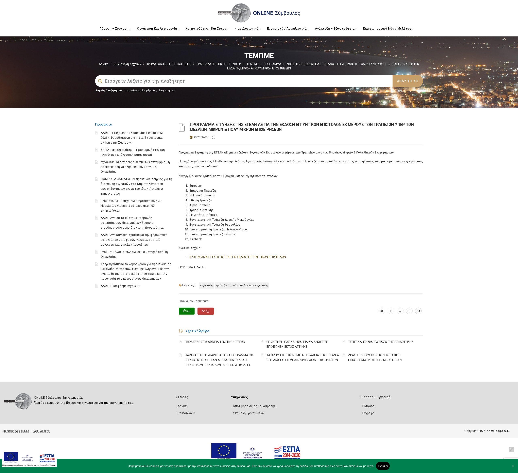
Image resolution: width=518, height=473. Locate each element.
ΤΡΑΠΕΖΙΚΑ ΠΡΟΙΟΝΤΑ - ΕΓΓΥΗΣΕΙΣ (218, 64)
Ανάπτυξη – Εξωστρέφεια (335, 28)
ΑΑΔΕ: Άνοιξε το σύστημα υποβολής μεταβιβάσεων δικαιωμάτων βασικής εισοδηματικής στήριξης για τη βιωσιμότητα (132, 222)
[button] (511, 449)
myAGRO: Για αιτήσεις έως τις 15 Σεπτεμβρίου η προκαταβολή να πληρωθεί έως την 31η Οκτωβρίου (135, 167)
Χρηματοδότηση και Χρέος (206, 28)
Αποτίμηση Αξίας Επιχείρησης (254, 406)
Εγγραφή (368, 413)
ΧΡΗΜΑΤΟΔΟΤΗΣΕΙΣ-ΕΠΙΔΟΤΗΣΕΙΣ (168, 64)
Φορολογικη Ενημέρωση (141, 90)
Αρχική (103, 64)
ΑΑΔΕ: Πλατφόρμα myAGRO (120, 286)
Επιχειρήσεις (167, 90)
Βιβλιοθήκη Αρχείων (127, 64)
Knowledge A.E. (498, 431)
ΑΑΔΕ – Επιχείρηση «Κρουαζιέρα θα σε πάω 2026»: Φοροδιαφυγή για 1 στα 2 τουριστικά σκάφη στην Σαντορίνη (132, 137)
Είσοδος (368, 406)
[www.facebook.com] (391, 311)
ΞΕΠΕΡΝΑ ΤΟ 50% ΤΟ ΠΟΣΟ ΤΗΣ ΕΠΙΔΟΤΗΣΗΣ (381, 342)
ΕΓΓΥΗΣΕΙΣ (206, 285)
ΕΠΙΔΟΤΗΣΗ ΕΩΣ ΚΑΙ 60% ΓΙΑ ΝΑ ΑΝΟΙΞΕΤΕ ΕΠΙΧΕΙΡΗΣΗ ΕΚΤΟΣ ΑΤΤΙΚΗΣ (297, 344)
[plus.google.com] (409, 311)
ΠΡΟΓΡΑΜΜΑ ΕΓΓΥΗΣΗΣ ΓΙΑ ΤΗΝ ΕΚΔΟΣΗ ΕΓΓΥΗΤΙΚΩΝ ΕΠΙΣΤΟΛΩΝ (237, 257)
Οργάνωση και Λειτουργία (157, 28)
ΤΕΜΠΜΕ (252, 64)
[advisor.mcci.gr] (418, 311)
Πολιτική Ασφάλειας (16, 430)
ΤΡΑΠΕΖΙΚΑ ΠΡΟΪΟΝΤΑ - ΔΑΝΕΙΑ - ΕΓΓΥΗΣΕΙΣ (242, 285)
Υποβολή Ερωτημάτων (248, 413)
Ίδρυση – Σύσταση (115, 28)
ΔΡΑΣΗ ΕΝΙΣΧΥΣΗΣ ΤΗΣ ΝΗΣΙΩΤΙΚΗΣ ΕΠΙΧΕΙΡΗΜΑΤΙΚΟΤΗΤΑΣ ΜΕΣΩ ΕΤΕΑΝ (375, 357)
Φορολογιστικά (247, 28)
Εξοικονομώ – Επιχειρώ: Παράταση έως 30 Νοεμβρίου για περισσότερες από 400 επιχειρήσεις (131, 205)
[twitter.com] (381, 311)
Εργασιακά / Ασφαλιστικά (287, 28)
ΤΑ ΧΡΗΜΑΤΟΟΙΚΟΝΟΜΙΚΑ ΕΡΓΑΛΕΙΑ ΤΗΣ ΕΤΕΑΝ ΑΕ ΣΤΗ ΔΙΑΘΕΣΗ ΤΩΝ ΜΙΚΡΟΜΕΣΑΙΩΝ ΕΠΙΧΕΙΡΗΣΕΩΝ (303, 357)
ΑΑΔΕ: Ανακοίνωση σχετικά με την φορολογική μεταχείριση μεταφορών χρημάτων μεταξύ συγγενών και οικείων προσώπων (134, 239)
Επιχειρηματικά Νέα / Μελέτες (387, 28)
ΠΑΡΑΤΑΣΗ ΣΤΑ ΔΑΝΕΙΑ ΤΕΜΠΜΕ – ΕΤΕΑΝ (215, 342)
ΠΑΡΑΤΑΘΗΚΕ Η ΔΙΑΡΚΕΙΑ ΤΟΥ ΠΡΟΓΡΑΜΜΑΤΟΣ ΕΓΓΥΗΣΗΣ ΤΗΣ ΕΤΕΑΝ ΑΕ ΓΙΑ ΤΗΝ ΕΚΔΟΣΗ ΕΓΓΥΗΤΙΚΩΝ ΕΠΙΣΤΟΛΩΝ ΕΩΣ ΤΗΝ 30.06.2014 (219, 360)
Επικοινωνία (186, 413)
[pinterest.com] (400, 311)
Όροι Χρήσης (41, 430)
